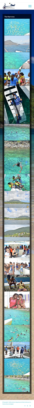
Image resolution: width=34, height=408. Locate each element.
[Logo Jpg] (14, 6)
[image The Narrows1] (17, 350)
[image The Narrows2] (17, 367)
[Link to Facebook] (25, 406)
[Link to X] (27, 406)
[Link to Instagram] (30, 406)
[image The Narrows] (17, 27)
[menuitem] (29, 6)
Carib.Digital (10, 404)
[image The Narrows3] (17, 383)
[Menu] (29, 6)
